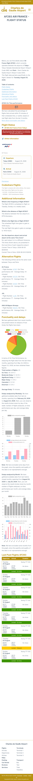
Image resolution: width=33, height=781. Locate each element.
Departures (5, 753)
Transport (20, 760)
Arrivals (4, 750)
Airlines (4, 755)
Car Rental (5, 762)
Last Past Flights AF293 (10, 99)
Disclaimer (19, 775)
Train (18, 767)
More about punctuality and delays (13, 120)
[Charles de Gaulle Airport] (4, 9)
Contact (25, 775)
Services (5, 767)
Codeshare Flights (8, 89)
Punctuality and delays (9, 96)
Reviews (5, 765)
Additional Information (9, 92)
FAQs (3, 758)
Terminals (20, 748)
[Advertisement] (16, 41)
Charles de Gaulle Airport (17, 9)
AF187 (15, 269)
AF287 (15, 284)
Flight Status (6, 87)
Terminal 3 (20, 755)
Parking (4, 760)
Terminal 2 (20, 753)
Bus (18, 762)
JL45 (14, 296)
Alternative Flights (8, 94)
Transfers (20, 770)
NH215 (15, 308)
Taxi (18, 765)
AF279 (15, 277)
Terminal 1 (20, 750)
